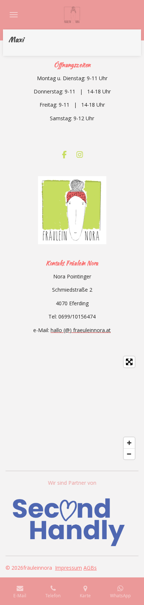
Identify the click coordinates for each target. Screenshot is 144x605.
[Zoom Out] (129, 453)
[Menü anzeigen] (14, 15)
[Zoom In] (129, 442)
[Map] (72, 408)
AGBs (90, 567)
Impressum (68, 567)
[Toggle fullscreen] (129, 361)
